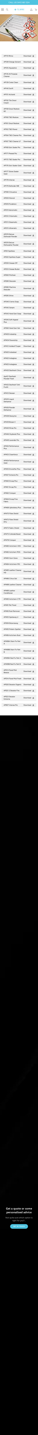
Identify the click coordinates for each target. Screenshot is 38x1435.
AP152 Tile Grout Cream (17, 101)
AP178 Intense (17, 180)
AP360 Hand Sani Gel (17, 328)
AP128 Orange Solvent (17, 62)
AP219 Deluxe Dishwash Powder (17, 235)
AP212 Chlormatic (17, 216)
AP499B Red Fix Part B (17, 664)
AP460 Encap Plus (17, 481)
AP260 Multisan (17, 275)
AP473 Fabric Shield (17, 528)
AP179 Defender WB (17, 186)
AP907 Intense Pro (17, 705)
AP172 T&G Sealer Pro (17, 159)
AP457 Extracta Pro (17, 475)
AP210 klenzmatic (17, 210)
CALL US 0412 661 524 (19, 2)
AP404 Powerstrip (17, 340)
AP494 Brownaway (17, 623)
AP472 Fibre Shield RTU (17, 521)
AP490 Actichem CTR (17, 599)
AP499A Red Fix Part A (17, 658)
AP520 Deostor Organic (17, 685)
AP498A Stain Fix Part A (17, 642)
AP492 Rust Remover (17, 611)
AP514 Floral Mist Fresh (17, 679)
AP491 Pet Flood (17, 605)
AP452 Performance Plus (17, 447)
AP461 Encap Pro (17, 487)
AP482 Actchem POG (17, 552)
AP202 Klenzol (17, 198)
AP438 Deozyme (17, 416)
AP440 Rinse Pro (17, 428)
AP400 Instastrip (17, 334)
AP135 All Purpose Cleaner (17, 75)
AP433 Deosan (17, 393)
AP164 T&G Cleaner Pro (17, 135)
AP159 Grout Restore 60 (17, 110)
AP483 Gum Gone (17, 558)
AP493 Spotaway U (17, 617)
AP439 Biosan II (17, 422)
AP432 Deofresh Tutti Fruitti (17, 386)
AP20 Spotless (17, 251)
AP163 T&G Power (17, 129)
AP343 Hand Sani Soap (17, 314)
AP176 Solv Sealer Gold (17, 166)
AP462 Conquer (17, 493)
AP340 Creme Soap (17, 302)
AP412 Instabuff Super (17, 346)
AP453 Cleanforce (17, 455)
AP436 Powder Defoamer (17, 409)
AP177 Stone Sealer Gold (17, 172)
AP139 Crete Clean (17, 82)
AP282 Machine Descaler (17, 288)
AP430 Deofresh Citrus (17, 370)
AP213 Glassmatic (17, 222)
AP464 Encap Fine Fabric (17, 500)
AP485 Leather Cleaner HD (17, 571)
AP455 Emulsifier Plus (17, 469)
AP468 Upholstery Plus (17, 508)
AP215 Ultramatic (17, 228)
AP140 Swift (17, 88)
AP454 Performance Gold (17, 462)
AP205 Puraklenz (17, 204)
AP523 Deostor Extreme (17, 698)
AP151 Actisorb (17, 94)
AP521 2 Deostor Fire (17, 691)
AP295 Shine (17, 296)
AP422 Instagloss (17, 358)
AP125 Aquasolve (17, 68)
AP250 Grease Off (17, 263)
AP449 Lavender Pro (17, 440)
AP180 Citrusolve (17, 192)
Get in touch (19, 1226)
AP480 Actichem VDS (17, 546)
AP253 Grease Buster (17, 269)
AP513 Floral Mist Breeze (17, 671)
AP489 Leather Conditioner (17, 592)
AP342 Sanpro (17, 308)
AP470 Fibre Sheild (17, 513)
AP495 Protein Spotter (17, 629)
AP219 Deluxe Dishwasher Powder (17, 244)
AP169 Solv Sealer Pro (17, 147)
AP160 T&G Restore (17, 117)
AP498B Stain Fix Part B (17, 651)
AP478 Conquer (17, 540)
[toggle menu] (2, 9)
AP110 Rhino (17, 56)
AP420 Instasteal (17, 352)
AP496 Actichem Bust (17, 635)
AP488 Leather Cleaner (17, 585)
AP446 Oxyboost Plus (17, 434)
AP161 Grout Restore (17, 123)
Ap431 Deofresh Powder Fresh (17, 377)
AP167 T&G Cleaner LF (17, 141)
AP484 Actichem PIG (17, 564)
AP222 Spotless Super (17, 257)
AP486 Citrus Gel (17, 579)
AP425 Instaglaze (17, 364)
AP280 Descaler (17, 281)
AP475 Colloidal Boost (17, 534)
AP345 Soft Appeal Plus (17, 321)
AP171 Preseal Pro (17, 153)
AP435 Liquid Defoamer (17, 400)
